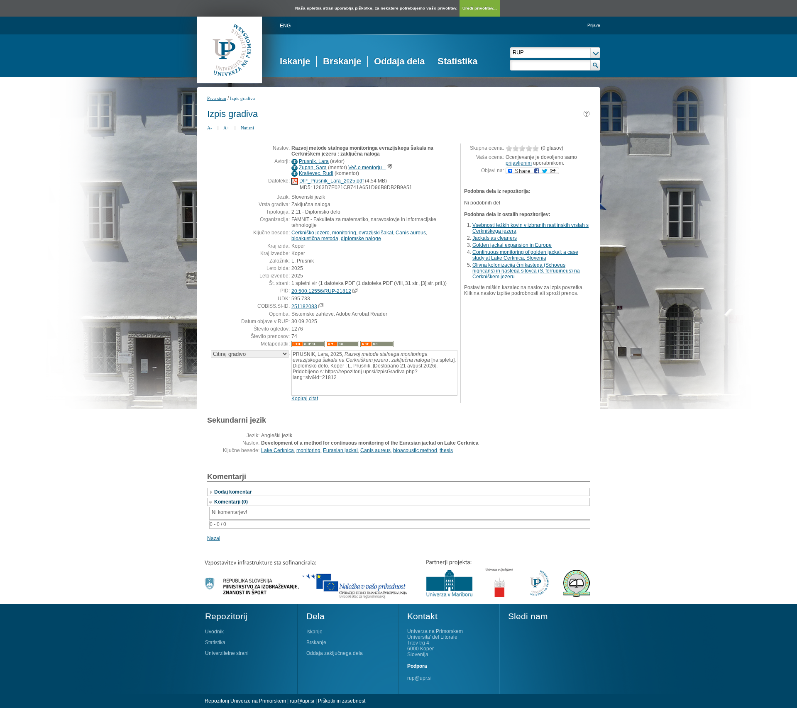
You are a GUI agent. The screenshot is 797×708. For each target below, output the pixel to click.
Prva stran (216, 98)
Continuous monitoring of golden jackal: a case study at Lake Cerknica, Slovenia (525, 255)
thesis (446, 450)
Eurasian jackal (340, 450)
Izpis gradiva (242, 98)
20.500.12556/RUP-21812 (321, 291)
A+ (226, 127)
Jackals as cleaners (494, 238)
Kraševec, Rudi (316, 173)
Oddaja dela (399, 61)
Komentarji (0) (231, 502)
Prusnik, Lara (314, 161)
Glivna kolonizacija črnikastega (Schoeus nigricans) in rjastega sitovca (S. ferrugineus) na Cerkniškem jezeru (526, 271)
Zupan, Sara (313, 167)
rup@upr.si (419, 678)
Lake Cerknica (277, 450)
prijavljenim (519, 163)
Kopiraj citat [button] (304, 398)
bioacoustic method (415, 450)
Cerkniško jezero (310, 233)
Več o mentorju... (367, 167)
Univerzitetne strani (227, 653)
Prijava (593, 25)
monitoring (344, 233)
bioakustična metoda (314, 238)
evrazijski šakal (376, 233)
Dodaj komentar (233, 492)
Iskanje (295, 61)
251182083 (304, 306)
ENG (285, 26)
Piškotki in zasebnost (341, 701)
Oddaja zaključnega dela (334, 653)
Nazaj (213, 538)
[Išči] (595, 65)
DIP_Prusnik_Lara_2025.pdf (331, 181)
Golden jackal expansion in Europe (512, 245)
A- (209, 127)
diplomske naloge (361, 238)
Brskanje (342, 61)
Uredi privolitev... (479, 8)
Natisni (247, 127)
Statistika (457, 61)
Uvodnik (214, 632)
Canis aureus (411, 233)
